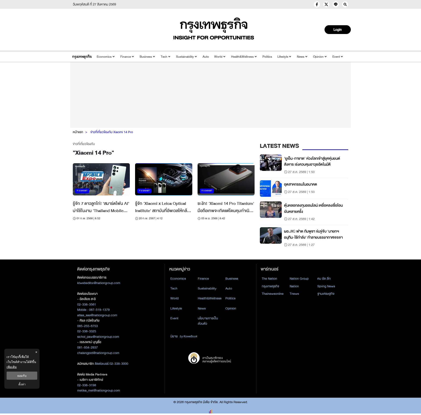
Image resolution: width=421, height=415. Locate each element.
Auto (206, 56)
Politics (267, 56)
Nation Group (299, 278)
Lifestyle (282, 56)
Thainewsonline (273, 294)
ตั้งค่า (22, 384)
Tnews (294, 294)
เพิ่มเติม (12, 367)
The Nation (269, 278)
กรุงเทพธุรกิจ (270, 286)
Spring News (326, 286)
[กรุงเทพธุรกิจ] (81, 56)
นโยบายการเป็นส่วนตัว (208, 321)
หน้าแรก (78, 132)
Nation (294, 286)
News (300, 56)
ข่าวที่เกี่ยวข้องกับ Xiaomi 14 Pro (111, 132)
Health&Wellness (242, 56)
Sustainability (185, 56)
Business (146, 56)
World (218, 56)
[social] (317, 4)
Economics (104, 56)
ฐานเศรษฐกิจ (325, 294)
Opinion (318, 56)
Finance (125, 56)
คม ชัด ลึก (324, 278)
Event (336, 56)
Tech (164, 56)
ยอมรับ (22, 376)
